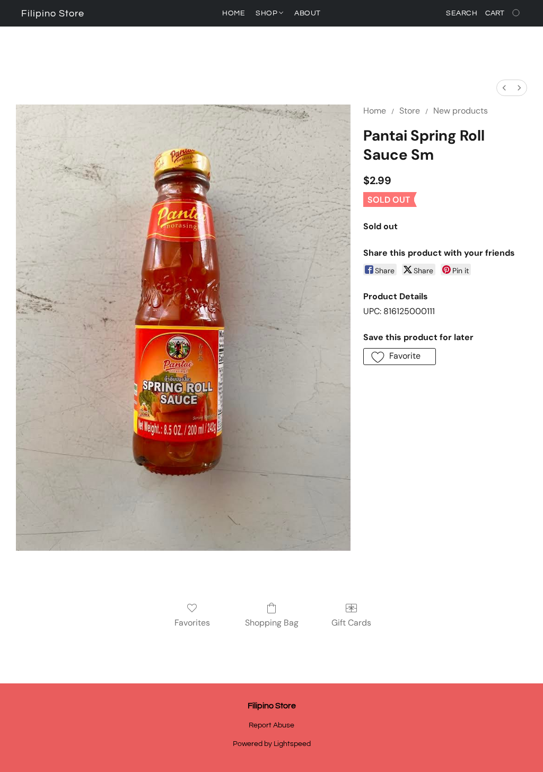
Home (233, 13)
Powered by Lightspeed (272, 744)
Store (409, 110)
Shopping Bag (272, 622)
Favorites (192, 622)
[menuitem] (504, 88)
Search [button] (461, 13)
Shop (267, 13)
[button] (52, 14)
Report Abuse (271, 725)
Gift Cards (351, 622)
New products (460, 110)
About (307, 13)
